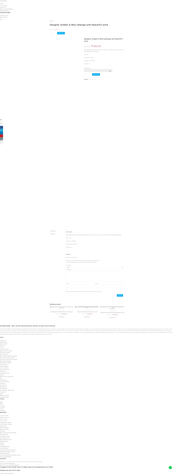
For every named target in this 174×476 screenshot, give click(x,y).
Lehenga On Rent (92, 79)
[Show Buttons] (1, 122)
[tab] (57, 231)
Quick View (61, 307)
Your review (69, 269)
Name (67, 283)
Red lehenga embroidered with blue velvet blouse (62, 311)
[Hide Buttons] (1, 142)
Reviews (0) (52, 233)
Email (96, 283)
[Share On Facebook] (1, 127)
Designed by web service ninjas (10, 470)
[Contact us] (1, 138)
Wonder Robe (3, 0)
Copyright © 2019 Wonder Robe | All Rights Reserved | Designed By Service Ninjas (26, 467)
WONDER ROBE (5, 12)
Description (53, 231)
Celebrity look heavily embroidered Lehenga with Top (112, 312)
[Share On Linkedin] (1, 133)
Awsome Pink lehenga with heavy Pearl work (87, 311)
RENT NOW (60, 33)
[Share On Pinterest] (1, 135)
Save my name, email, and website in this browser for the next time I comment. (83, 291)
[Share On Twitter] (1, 130)
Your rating (68, 265)
